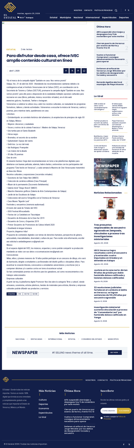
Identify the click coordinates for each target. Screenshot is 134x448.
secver (35, 294)
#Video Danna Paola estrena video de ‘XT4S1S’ (119, 138)
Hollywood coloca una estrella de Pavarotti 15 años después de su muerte (119, 149)
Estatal (11, 49)
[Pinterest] (78, 70)
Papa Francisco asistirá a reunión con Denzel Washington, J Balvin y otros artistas (119, 125)
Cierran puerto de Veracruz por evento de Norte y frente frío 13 (110, 45)
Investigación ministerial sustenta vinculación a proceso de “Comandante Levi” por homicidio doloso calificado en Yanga (110, 312)
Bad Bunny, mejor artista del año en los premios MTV (101, 138)
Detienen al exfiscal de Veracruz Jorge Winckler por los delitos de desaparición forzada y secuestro (111, 71)
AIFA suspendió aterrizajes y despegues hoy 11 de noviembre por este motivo (111, 34)
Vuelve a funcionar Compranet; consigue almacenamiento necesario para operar (111, 58)
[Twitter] (128, 10)
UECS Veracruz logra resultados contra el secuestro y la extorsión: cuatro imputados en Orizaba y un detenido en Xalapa (110, 255)
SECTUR (27, 294)
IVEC (19, 294)
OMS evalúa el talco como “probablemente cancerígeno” (100, 107)
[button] (116, 10)
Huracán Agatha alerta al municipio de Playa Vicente (110, 83)
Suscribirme (124, 411)
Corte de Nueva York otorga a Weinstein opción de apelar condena (101, 148)
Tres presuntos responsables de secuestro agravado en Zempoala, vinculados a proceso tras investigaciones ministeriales (109, 232)
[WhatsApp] (84, 70)
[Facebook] (125, 10)
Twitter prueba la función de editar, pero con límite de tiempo (101, 124)
